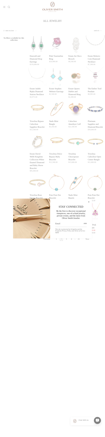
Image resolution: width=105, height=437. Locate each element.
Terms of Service (80, 231)
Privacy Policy (66, 231)
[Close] (89, 202)
